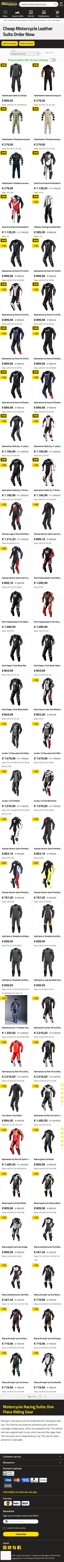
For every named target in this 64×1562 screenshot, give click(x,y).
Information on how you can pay (20, 1492)
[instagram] (5, 1547)
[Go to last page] (45, 1396)
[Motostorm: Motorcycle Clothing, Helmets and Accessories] (10, 4)
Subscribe (21, 1534)
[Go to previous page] (24, 1396)
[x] (9, 1547)
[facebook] (19, 1547)
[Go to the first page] (19, 1396)
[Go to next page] (40, 1396)
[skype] (14, 1547)
